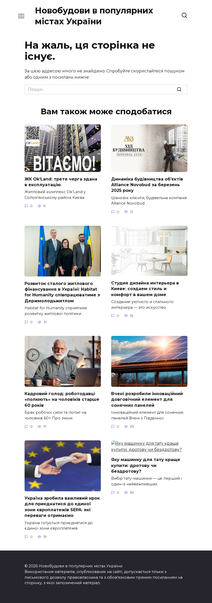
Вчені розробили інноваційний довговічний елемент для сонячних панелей (147, 399)
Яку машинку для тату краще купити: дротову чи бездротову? (145, 465)
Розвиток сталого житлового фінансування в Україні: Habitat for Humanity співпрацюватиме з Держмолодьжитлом (62, 292)
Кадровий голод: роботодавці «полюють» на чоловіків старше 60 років (62, 399)
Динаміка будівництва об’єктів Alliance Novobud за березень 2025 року (147, 184)
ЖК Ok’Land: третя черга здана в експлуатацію (61, 181)
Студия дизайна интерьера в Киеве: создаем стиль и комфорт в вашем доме (145, 288)
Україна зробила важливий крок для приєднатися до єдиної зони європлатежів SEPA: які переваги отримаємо (62, 507)
